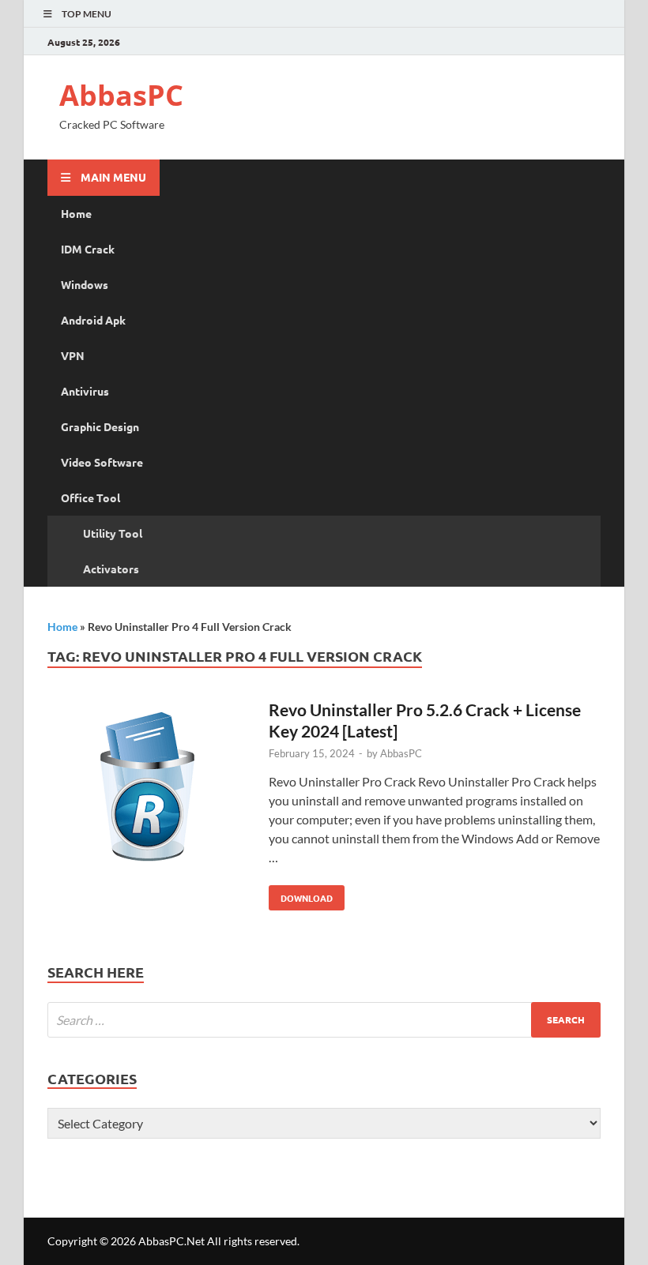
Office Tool (90, 497)
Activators (111, 568)
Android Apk (93, 320)
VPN (73, 355)
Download (301, 894)
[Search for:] (324, 1020)
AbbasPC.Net (171, 1241)
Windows (84, 284)
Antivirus (85, 391)
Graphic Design (100, 426)
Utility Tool (112, 533)
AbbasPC (121, 95)
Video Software (102, 462)
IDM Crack (88, 249)
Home (76, 213)
